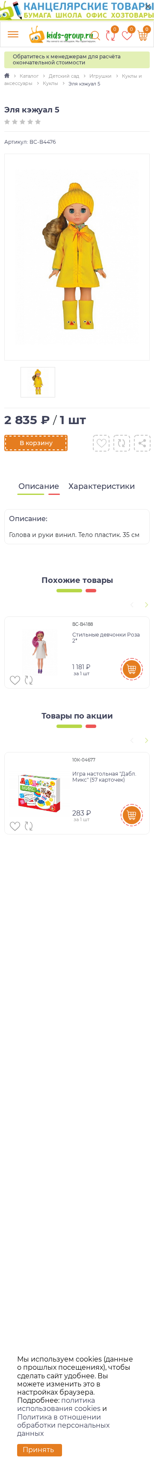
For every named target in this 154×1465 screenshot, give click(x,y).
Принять (38, 1450)
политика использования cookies (59, 1404)
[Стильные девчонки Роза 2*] (39, 652)
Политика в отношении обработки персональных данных (63, 1425)
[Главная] (7, 76)
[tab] (38, 486)
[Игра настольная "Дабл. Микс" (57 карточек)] (39, 793)
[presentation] (130, 603)
